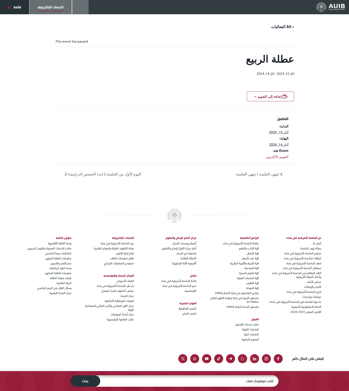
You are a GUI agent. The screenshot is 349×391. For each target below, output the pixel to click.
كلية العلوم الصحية (249, 273)
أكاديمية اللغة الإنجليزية (184, 263)
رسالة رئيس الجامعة (310, 248)
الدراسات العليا (251, 334)
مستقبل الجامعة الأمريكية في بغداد (302, 268)
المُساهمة (190, 291)
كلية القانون (252, 283)
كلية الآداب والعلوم (249, 248)
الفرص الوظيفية (187, 308)
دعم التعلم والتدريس (60, 263)
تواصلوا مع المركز (186, 253)
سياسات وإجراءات (311, 296)
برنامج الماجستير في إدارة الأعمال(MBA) (237, 293)
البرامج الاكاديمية (249, 238)
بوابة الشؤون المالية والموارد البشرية (114, 248)
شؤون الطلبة (63, 238)
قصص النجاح (189, 313)
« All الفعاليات (282, 26)
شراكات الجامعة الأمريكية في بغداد (302, 258)
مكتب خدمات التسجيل (247, 324)
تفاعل (193, 275)
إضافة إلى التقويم (270, 96)
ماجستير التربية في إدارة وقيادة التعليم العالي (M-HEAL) (234, 299)
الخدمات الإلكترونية (123, 238)
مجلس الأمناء (314, 282)
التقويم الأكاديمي (277, 156)
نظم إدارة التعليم (125, 253)
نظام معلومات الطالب (122, 258)
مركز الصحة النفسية (60, 293)
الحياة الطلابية (64, 283)
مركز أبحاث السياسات (122, 314)
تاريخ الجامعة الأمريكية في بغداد (304, 291)
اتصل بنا (317, 243)
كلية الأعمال (253, 253)
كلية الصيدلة (252, 288)
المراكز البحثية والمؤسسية (119, 275)
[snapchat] (242, 358)
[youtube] (206, 358)
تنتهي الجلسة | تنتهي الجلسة (258, 174)
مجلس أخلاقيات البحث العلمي (117, 291)
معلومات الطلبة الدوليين (58, 258)
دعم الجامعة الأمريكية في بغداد (179, 286)
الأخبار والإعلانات (312, 287)
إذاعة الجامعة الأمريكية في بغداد (178, 281)
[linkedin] (254, 358)
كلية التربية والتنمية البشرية (244, 263)
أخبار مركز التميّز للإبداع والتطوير (179, 248)
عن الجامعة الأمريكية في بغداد (303, 238)
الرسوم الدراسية (250, 339)
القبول (255, 319)
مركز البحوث (127, 296)
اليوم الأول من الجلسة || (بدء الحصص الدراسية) (104, 174)
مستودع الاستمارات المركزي (119, 263)
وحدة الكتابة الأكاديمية (59, 243)
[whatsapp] (194, 358)
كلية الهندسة (252, 268)
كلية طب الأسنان (250, 258)
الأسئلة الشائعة (188, 258)
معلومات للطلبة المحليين (58, 273)
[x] (182, 358)
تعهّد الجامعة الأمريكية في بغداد (303, 263)
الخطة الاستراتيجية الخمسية (306, 306)
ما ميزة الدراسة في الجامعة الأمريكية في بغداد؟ (295, 301)
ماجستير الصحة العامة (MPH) (242, 306)
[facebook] (278, 358)
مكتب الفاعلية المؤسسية (120, 319)
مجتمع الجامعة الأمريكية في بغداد (302, 253)
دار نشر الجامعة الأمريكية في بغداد (115, 286)
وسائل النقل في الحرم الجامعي (54, 288)
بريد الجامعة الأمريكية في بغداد (117, 243)
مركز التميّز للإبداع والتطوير (180, 238)
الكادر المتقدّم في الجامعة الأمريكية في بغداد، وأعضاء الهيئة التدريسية (296, 275)
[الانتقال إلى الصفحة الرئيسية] (330, 7)
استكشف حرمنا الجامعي (58, 253)
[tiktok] (218, 358)
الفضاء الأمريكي (125, 281)
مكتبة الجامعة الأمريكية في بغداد (241, 243)
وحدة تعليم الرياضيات (60, 268)
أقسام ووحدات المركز (184, 243)
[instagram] (266, 358)
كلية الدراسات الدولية (248, 278)
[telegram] (230, 358)
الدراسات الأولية (250, 329)
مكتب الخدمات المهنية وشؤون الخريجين (49, 248)
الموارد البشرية (187, 303)
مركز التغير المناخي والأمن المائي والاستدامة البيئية (109, 307)
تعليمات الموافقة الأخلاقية (119, 301)
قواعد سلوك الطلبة (60, 278)
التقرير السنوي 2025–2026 (305, 311)
